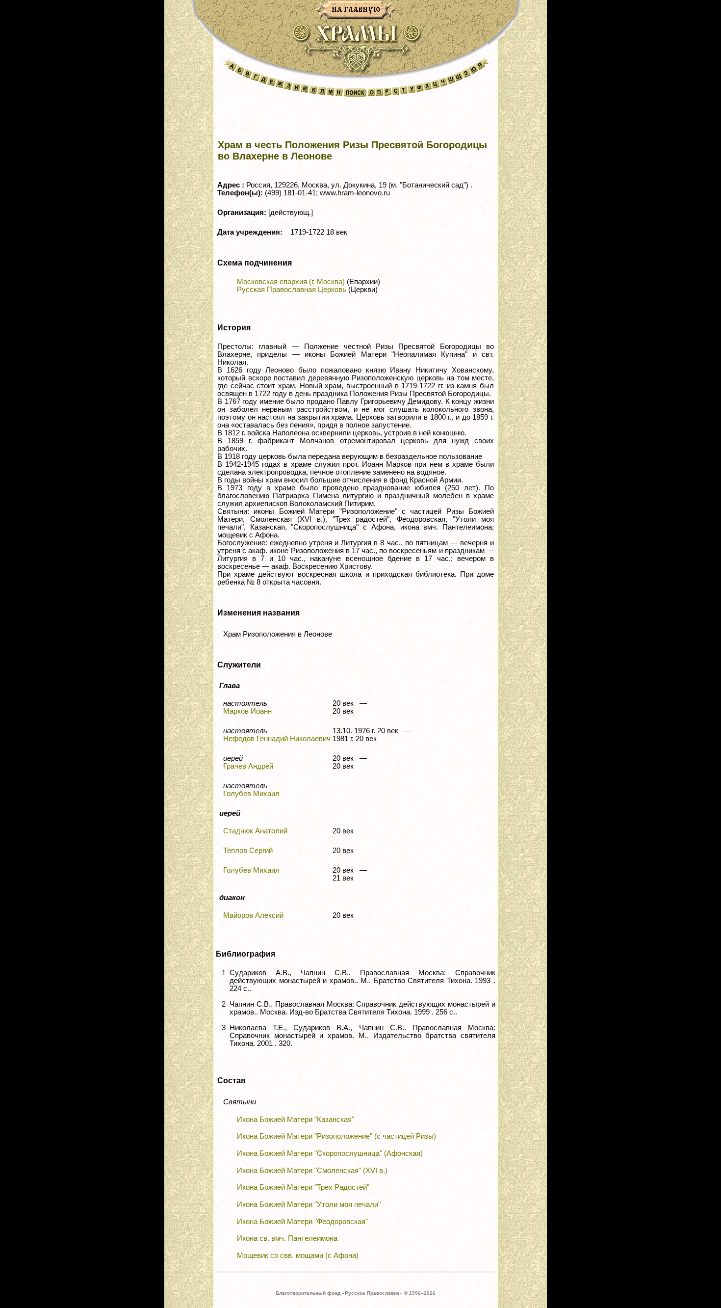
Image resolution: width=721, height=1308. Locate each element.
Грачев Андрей (248, 766)
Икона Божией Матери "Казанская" (295, 1119)
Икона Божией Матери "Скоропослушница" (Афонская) (330, 1153)
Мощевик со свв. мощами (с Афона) (298, 1255)
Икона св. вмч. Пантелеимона (287, 1238)
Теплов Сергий (248, 850)
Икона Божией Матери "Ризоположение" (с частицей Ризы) (336, 1136)
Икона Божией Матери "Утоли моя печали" (309, 1204)
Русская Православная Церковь (291, 290)
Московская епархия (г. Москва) (291, 282)
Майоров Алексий (253, 915)
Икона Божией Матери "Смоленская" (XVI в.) (312, 1171)
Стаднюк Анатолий (255, 831)
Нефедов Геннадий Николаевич (277, 739)
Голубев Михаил (251, 794)
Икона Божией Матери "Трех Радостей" (303, 1187)
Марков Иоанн (247, 711)
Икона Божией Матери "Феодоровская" (302, 1222)
